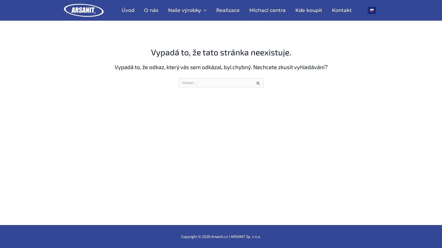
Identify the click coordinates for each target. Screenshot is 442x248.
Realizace (228, 10)
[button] (203, 10)
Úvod (128, 10)
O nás (151, 10)
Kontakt (342, 10)
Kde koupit (308, 10)
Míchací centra (267, 10)
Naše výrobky (184, 10)
